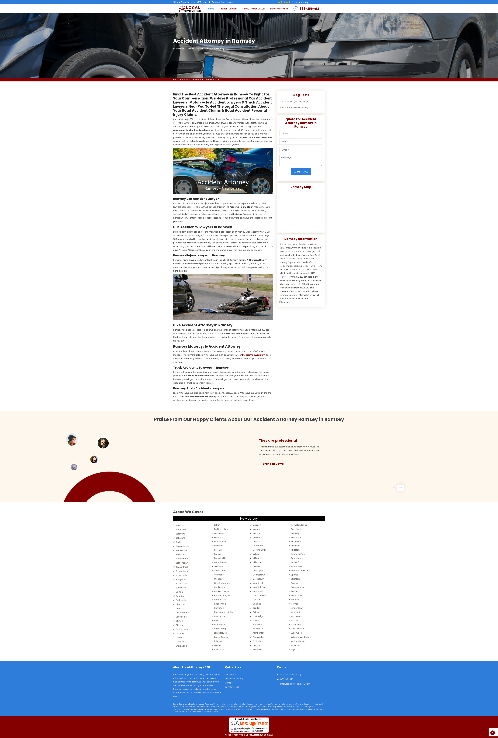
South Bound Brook (300, 570)
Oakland (257, 603)
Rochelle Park (298, 554)
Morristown (258, 578)
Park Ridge (258, 616)
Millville (256, 566)
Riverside (295, 545)
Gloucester (220, 578)
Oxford (256, 612)
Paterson (257, 624)
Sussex (294, 583)
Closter (179, 625)
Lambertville (220, 632)
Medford (257, 541)
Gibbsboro (219, 566)
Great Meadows (222, 583)
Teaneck (295, 591)
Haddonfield (220, 603)
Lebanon (218, 641)
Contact (229, 682)
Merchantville (260, 549)
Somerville (296, 566)
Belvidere (180, 537)
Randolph (296, 537)
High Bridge (220, 624)
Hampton (219, 607)
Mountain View (260, 587)
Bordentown (182, 562)
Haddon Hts (220, 599)
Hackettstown (221, 591)
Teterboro (296, 595)
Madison (257, 524)
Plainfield (257, 649)
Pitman (256, 645)
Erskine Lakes (221, 529)
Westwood (296, 632)
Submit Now (300, 171)
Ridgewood (296, 541)
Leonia (217, 645)
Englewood (181, 645)
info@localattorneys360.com (191, 2)
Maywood (257, 537)
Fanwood (218, 537)
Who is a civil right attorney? (293, 101)
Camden (180, 596)
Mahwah (257, 529)
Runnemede (297, 558)
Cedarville (181, 600)
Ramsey (185, 79)
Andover (180, 525)
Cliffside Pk (181, 616)
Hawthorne (220, 616)
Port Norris (296, 529)
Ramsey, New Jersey (222, 2)
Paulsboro (258, 628)
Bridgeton (181, 579)
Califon (179, 591)
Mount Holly (258, 583)
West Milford (297, 628)
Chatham (180, 604)
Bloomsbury (182, 558)
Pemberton (258, 632)
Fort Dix (218, 549)
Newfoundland (260, 595)
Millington (257, 558)
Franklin (218, 554)
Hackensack (220, 587)
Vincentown (297, 607)
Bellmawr (180, 533)
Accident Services (228, 8)
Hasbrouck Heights (223, 612)
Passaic (256, 620)
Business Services (279, 8)
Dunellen (180, 641)
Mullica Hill (258, 591)
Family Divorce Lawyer (253, 8)
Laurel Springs (221, 637)
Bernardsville (182, 546)
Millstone (257, 562)
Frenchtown (220, 562)
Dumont (180, 637)
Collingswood (182, 629)
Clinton (179, 620)
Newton (256, 599)
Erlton (217, 524)
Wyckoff (295, 649)
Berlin (178, 542)
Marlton (257, 533)
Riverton (295, 549)
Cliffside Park (182, 612)
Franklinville (220, 558)
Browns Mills (182, 583)
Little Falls (219, 649)
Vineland (295, 612)
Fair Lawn (219, 533)
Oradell (256, 607)
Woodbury (296, 645)
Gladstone (219, 570)
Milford (256, 554)
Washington (297, 616)
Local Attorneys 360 (257, 734)
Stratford (295, 578)
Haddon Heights (222, 595)
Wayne (294, 620)
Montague (258, 570)
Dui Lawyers (231, 674)
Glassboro (219, 574)
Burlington (181, 587)
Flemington (220, 541)
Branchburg (182, 571)
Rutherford (296, 562)
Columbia (180, 633)
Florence (218, 545)
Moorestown (259, 574)
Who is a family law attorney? (294, 107)
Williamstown (298, 641)
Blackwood (181, 550)
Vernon (295, 603)
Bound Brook (182, 566)
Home (211, 8)
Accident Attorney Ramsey (205, 79)
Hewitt (217, 620)
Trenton (295, 599)
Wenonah (296, 624)
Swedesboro (297, 587)
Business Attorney (234, 678)
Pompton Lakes (299, 524)
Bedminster (181, 529)
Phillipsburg (258, 641)
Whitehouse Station (301, 637)
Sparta (294, 574)
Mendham (258, 545)
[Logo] (189, 8)
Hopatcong (220, 628)
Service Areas (232, 686)
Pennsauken (259, 637)
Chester (180, 608)
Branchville (181, 575)
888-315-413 (309, 9)
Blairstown (181, 554)
